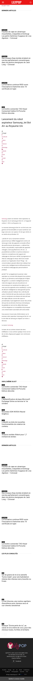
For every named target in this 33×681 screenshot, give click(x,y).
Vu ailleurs (4, 30)
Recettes (4, 670)
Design (9, 670)
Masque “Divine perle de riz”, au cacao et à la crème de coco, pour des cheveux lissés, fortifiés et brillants (16, 628)
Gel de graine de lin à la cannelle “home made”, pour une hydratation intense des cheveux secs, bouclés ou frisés (16, 578)
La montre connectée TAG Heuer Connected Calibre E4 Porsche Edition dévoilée (14, 111)
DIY (3, 573)
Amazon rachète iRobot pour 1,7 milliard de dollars (14, 436)
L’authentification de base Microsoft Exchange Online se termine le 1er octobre (16, 401)
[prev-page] (3, 634)
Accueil (4, 5)
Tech (8, 5)
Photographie (15, 671)
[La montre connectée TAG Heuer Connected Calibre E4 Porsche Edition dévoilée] (16, 97)
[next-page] (5, 634)
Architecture (26, 670)
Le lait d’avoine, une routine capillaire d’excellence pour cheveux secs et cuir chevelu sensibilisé (16, 603)
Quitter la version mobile (16, 679)
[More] (16, 163)
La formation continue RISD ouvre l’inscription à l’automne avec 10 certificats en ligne (15, 87)
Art (17, 670)
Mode (20, 670)
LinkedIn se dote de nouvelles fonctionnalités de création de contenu (13, 424)
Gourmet (22, 671)
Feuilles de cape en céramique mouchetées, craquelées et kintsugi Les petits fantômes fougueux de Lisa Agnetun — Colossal (16, 35)
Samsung (4, 218)
